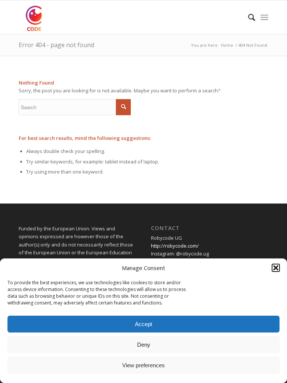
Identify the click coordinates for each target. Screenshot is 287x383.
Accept (143, 324)
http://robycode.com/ (175, 245)
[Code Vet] (35, 17)
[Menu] (264, 17)
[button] (276, 268)
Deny (143, 344)
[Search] (248, 17)
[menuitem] (248, 17)
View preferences (143, 365)
